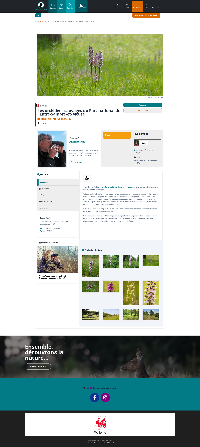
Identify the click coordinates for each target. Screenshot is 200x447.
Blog (146, 7)
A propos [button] (155, 7)
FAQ (113, 443)
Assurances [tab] (45, 208)
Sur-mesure (81, 8)
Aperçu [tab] (45, 182)
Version (143, 110)
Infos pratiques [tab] (47, 201)
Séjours (61, 8)
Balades (53, 8)
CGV (108, 443)
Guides (117, 7)
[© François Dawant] (151, 261)
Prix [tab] (42, 195)
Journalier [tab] (45, 189)
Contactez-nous (38, 366)
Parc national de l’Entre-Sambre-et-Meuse (116, 187)
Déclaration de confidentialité (96, 443)
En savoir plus (77, 162)
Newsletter (137, 7)
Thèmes (127, 7)
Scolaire (70, 8)
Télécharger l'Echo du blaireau (146, 15)
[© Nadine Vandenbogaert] (111, 286)
